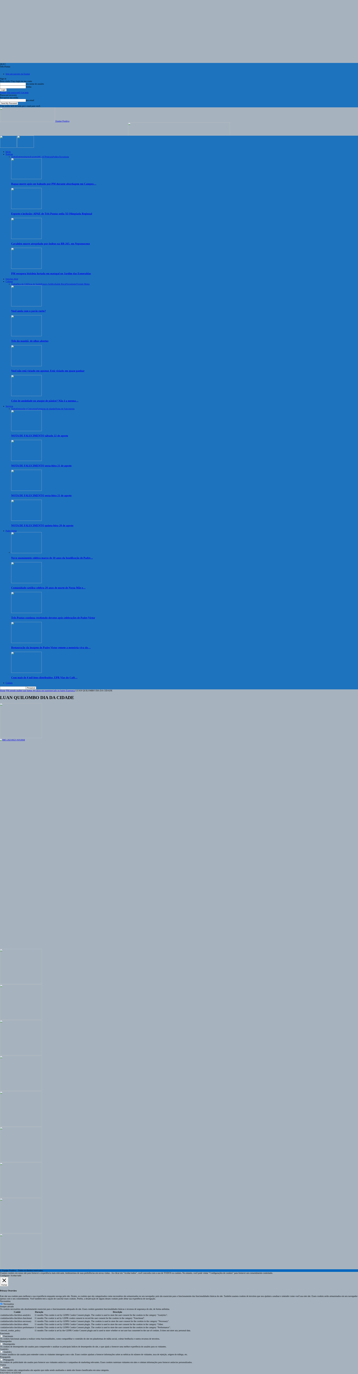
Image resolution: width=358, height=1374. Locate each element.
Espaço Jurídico (48, 284)
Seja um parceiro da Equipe (18, 74)
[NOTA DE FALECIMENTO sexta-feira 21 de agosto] (26, 460)
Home (2, 690)
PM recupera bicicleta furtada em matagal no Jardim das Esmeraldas (51, 273)
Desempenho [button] (6, 1341)
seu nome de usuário (35, 84)
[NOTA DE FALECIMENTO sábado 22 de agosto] (26, 430)
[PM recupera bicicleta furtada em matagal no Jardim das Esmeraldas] (26, 268)
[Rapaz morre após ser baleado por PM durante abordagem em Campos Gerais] (26, 178)
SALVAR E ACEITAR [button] (10, 1372)
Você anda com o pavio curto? (28, 310)
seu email (30, 100)
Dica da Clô (22, 284)
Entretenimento (23, 157)
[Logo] (8, 147)
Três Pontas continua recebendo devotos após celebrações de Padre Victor (53, 617)
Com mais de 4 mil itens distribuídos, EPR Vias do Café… (44, 677)
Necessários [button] (5, 1301)
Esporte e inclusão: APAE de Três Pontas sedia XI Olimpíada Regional (51, 213)
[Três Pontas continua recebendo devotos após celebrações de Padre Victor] (26, 612)
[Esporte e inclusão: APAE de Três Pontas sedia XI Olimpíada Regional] (26, 208)
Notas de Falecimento (65, 409)
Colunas (9, 281)
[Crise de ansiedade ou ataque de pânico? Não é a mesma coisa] (26, 395)
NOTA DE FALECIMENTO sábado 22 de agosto (39, 435)
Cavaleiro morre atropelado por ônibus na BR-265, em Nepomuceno (50, 243)
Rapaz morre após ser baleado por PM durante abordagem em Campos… (53, 183)
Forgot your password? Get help (14, 92)
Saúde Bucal (60, 284)
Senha (28, 87)
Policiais (49, 157)
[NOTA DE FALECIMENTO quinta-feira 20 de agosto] (26, 520)
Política (56, 157)
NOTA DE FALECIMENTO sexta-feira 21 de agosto (41, 465)
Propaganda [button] (5, 1357)
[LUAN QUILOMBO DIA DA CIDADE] (21, 737)
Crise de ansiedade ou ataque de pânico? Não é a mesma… (44, 400)
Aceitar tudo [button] (15, 1275)
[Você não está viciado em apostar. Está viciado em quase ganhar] (26, 365)
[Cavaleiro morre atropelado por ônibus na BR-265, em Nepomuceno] (26, 238)
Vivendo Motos (83, 284)
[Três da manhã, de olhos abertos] (26, 335)
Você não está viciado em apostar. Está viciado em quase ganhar (47, 370)
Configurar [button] (5, 1275)
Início (8, 152)
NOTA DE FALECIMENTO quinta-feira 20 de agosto (42, 525)
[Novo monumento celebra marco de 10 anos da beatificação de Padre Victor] (26, 552)
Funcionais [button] (5, 1333)
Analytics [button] (4, 1349)
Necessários (8, 1304)
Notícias (9, 154)
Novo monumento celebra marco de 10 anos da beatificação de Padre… (52, 557)
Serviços (9, 406)
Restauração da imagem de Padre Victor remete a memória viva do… (51, 647)
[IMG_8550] (179, 134)
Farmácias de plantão (46, 409)
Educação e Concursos (27, 409)
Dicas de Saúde (34, 284)
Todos (14, 157)
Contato (9, 683)
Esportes (34, 157)
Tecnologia (64, 157)
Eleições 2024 (12, 279)
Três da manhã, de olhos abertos (29, 340)
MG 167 (41, 157)
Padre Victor (11, 531)
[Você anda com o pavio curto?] (26, 305)
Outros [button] (3, 1365)
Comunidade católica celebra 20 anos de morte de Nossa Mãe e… (48, 587)
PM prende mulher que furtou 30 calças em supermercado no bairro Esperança (40, 690)
